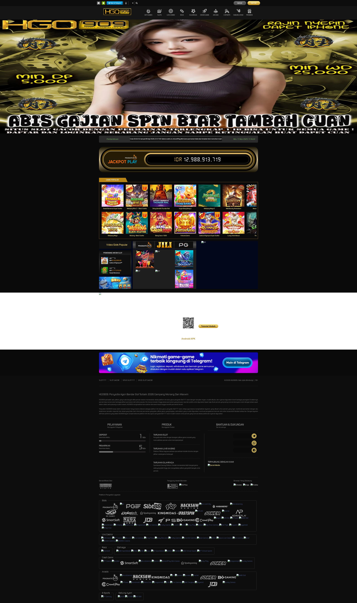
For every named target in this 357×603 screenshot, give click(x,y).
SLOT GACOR (114, 380)
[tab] (145, 244)
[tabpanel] (178, 77)
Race (182, 15)
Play (132, 162)
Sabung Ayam (238, 15)
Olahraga (193, 15)
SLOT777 (102, 380)
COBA (146, 256)
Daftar (253, 3)
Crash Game (204, 15)
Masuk (239, 3)
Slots (159, 15)
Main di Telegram (115, 3)
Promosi (249, 15)
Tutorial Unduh (208, 326)
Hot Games (148, 15)
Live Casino (171, 15)
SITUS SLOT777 (129, 380)
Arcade (216, 15)
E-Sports (227, 15)
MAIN (114, 195)
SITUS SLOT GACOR (145, 380)
